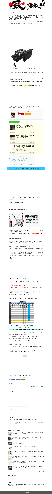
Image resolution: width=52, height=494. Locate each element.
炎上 (16, 485)
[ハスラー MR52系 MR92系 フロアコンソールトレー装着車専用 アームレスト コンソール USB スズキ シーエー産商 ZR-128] (21, 67)
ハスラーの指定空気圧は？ (15, 159)
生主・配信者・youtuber (33, 484)
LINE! (31, 23)
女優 (11, 485)
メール (10, 409)
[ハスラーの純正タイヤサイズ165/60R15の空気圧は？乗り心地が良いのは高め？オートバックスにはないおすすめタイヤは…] (19, 23)
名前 (10, 405)
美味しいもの (25, 484)
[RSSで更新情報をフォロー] (11, 384)
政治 (12, 485)
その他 (21, 484)
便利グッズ (18, 484)
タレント (42, 484)
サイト (10, 413)
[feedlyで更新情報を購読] (9, 384)
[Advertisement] (17, 33)
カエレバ (22, 112)
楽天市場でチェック (21, 114)
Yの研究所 (27, 492)
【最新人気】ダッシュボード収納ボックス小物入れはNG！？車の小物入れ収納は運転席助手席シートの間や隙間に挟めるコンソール (25, 126)
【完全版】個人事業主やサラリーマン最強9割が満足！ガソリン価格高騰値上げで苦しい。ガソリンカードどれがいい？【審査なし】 (25, 136)
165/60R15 (11, 107)
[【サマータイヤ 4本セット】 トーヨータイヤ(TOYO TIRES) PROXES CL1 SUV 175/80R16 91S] (21, 196)
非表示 (23, 156)
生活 (42, 21)
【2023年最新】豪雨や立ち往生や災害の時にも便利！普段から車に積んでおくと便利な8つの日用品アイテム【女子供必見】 (25, 146)
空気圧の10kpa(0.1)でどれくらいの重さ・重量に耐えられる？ (23, 164)
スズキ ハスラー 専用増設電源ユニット (25, 111)
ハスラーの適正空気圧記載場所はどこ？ (19, 160)
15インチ (22, 199)
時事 (40, 484)
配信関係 (28, 484)
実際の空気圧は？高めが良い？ (18, 161)
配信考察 (38, 484)
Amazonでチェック (28, 114)
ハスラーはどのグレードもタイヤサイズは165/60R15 (18, 158)
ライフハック (34, 386)
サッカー (15, 485)
